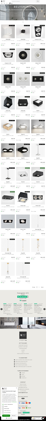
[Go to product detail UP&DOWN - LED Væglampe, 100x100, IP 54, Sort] (23, 31)
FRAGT (23, 351)
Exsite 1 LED (23, 229)
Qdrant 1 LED (38, 63)
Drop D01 (23, 253)
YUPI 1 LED (8, 110)
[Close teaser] (31, 417)
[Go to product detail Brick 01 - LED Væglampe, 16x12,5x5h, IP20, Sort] (38, 174)
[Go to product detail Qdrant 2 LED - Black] (38, 79)
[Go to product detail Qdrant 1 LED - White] (38, 55)
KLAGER (23, 350)
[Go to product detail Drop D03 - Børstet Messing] (38, 245)
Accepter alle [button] (6, 415)
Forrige (33, 287)
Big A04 (38, 158)
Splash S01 (8, 276)
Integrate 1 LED (8, 63)
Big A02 (38, 134)
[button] (9, 418)
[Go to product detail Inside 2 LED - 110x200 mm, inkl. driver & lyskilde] (38, 198)
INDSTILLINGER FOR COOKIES (23, 353)
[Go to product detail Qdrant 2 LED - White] (23, 79)
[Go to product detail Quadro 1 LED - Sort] (23, 55)
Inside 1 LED (23, 205)
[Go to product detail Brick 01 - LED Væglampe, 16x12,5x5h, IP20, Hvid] (23, 174)
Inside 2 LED (38, 205)
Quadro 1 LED (23, 63)
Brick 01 (23, 181)
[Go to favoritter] (7, 3)
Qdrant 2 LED (23, 86)
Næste (42, 287)
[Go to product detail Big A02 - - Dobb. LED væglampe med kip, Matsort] (8, 150)
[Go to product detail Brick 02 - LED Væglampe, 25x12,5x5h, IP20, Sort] (8, 198)
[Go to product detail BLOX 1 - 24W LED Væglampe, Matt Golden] (8, 126)
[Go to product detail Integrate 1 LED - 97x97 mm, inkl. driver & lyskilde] (8, 55)
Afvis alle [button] (14, 415)
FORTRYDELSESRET (23, 348)
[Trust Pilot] (19, 413)
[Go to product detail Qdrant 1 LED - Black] (8, 79)
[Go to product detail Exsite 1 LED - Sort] (23, 221)
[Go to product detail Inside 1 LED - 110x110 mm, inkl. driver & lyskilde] (23, 198)
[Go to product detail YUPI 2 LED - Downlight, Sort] (23, 103)
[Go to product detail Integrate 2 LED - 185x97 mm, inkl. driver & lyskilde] (38, 31)
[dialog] (9, 403)
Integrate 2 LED (38, 39)
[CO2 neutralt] (28, 408)
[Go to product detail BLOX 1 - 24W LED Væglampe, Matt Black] (38, 103)
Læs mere (23, 17)
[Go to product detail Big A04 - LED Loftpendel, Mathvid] (38, 150)
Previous (1, 309)
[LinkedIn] (25, 340)
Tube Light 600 (23, 276)
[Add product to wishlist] (12, 45)
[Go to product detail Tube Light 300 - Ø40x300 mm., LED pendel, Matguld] (8, 245)
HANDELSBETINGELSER (23, 345)
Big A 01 (23, 134)
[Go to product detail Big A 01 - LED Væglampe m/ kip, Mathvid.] (23, 126)
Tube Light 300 (38, 229)
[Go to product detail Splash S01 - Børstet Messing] (8, 269)
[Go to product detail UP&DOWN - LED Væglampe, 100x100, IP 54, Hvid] (8, 31)
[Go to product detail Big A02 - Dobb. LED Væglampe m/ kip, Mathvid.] (38, 126)
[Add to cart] (14, 45)
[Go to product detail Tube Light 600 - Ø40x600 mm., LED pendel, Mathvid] (23, 269)
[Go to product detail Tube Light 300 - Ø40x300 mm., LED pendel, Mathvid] (38, 221)
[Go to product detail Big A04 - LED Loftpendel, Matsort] (8, 174)
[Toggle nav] (12, 3)
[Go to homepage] (3, 1)
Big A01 (23, 158)
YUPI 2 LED (23, 110)
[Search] (38, 1)
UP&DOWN (8, 39)
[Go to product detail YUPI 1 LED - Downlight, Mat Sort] (8, 103)
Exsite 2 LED (7, 229)
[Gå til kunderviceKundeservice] (2, 3)
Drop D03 (38, 253)
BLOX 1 (38, 110)
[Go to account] (4, 3)
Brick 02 (8, 205)
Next (44, 309)
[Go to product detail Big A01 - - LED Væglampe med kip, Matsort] (23, 150)
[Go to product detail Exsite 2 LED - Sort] (8, 221)
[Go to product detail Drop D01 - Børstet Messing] (23, 245)
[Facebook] (20, 340)
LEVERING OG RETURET (23, 346)
